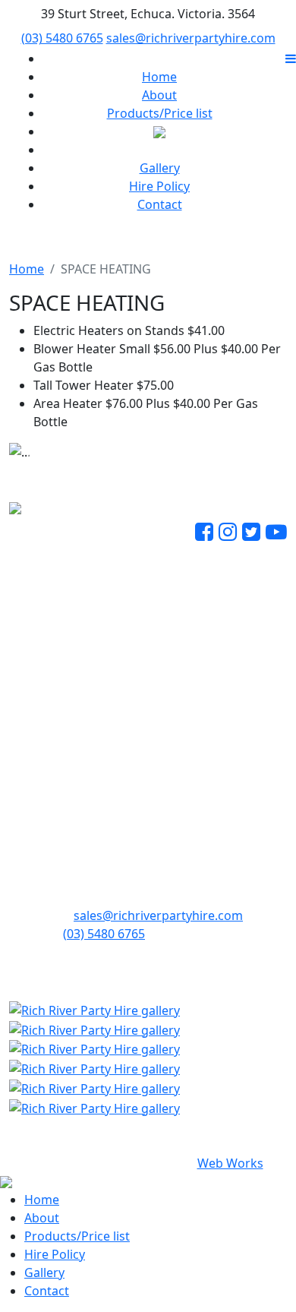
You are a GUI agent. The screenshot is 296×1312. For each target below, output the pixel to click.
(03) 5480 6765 (62, 38)
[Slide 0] (120, 440)
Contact (159, 204)
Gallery (160, 168)
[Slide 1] (148, 440)
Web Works (230, 1163)
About (159, 95)
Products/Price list (160, 113)
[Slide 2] (175, 440)
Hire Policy (159, 186)
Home (159, 76)
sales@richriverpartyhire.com (191, 38)
